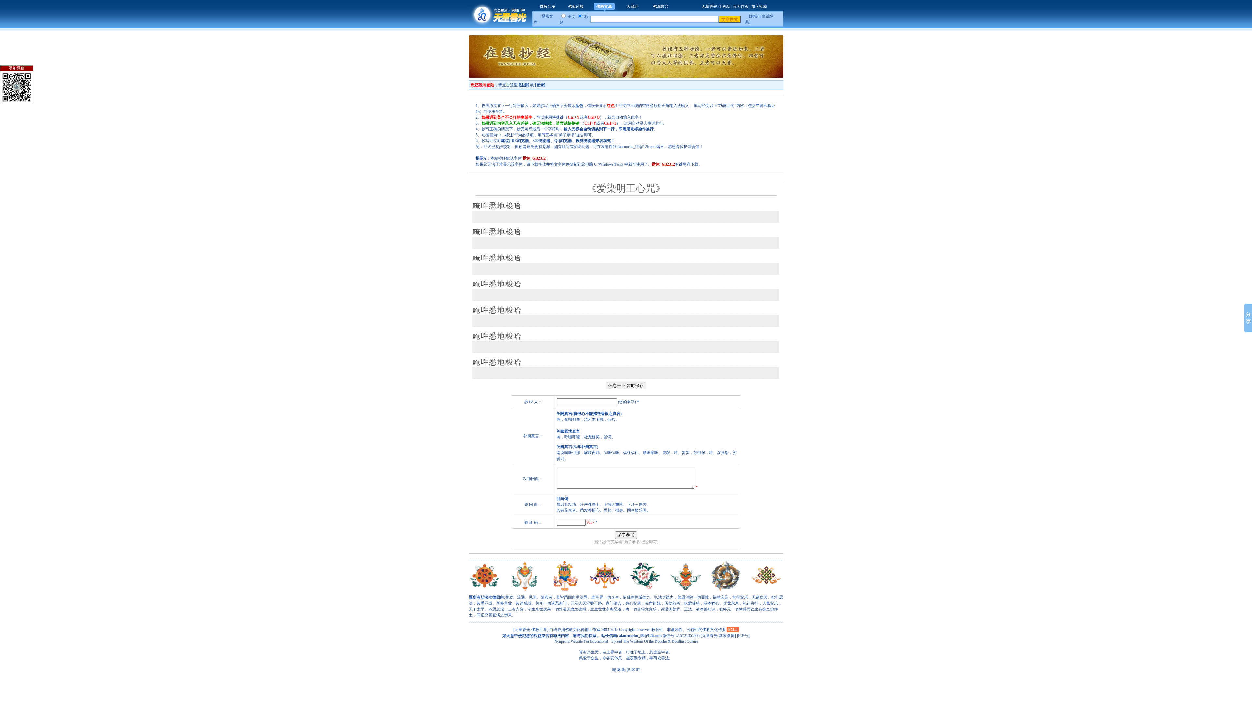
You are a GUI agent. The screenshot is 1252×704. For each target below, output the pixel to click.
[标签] (754, 16)
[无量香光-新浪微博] (718, 635)
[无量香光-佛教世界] (531, 629)
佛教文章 (604, 6)
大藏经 (632, 6)
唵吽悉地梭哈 (497, 206)
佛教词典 (576, 6)
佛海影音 (661, 6)
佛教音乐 (547, 6)
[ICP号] (743, 635)
